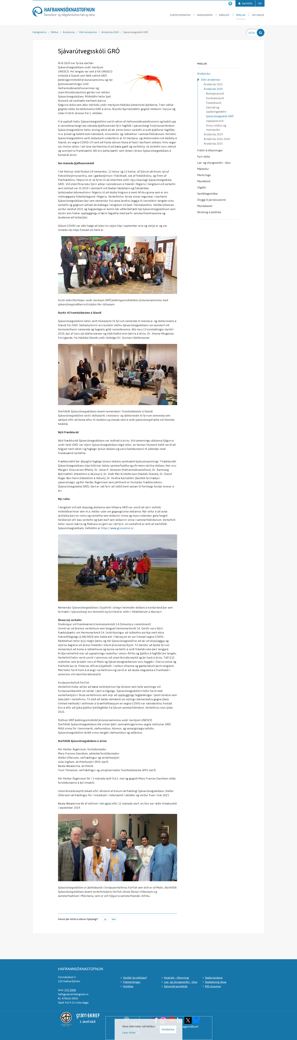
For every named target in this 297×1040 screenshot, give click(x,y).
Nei (114, 919)
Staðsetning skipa (215, 982)
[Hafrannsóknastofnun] (63, 12)
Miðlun (54, 32)
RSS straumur (213, 986)
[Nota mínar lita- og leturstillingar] (230, 3)
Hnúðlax (128, 986)
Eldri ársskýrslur (88, 32)
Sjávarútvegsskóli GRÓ (135, 32)
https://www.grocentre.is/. (117, 528)
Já (105, 919)
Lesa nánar (129, 1032)
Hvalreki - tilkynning (176, 977)
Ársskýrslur (69, 32)
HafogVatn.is (39, 32)
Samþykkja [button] (168, 1029)
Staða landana (214, 977)
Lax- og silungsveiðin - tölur (181, 982)
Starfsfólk (247, 3)
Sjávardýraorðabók (175, 986)
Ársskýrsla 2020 (110, 32)
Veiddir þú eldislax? (135, 977)
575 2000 (70, 990)
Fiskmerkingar (131, 982)
